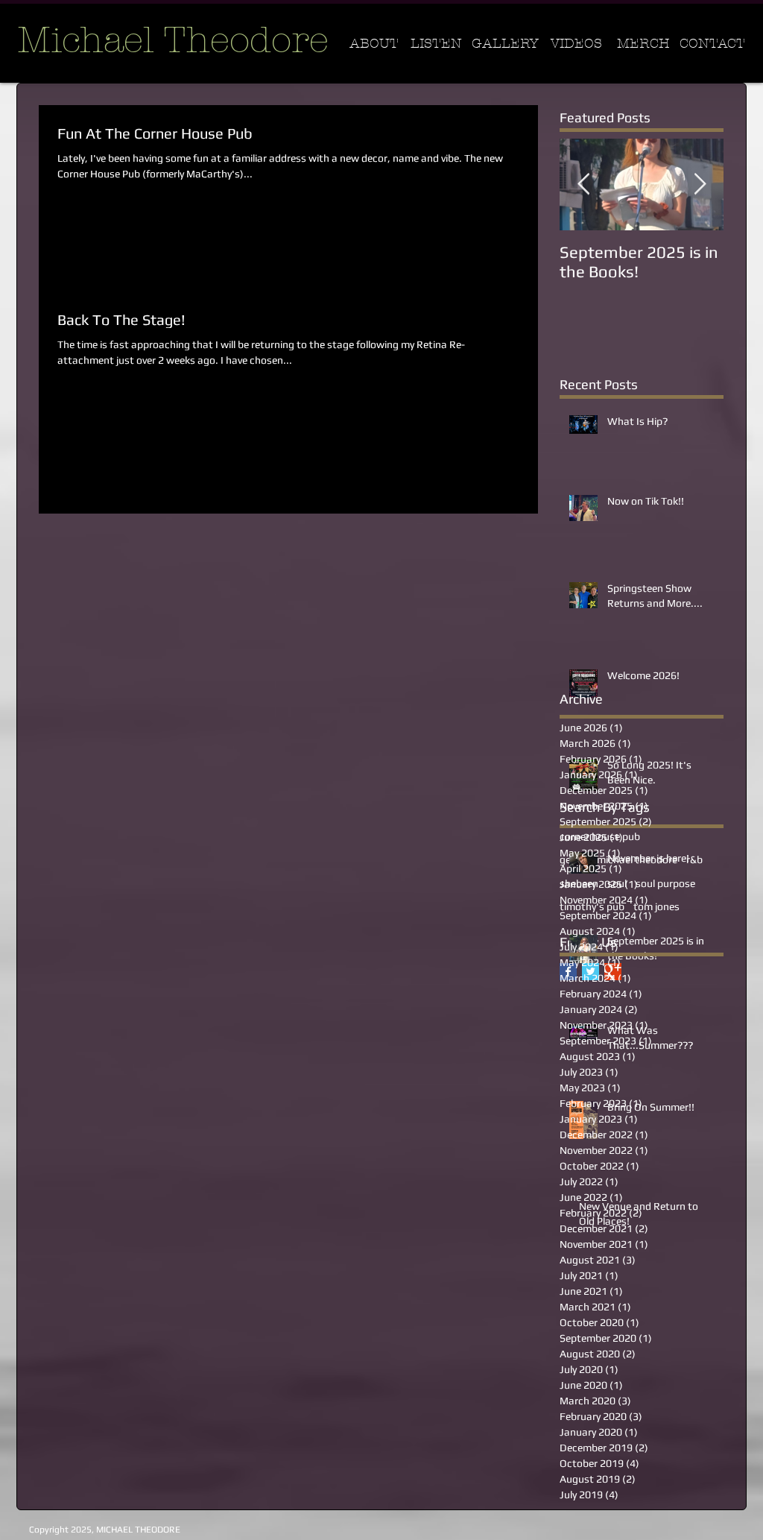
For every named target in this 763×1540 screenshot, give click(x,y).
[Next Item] (699, 184)
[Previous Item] (583, 184)
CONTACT (712, 43)
